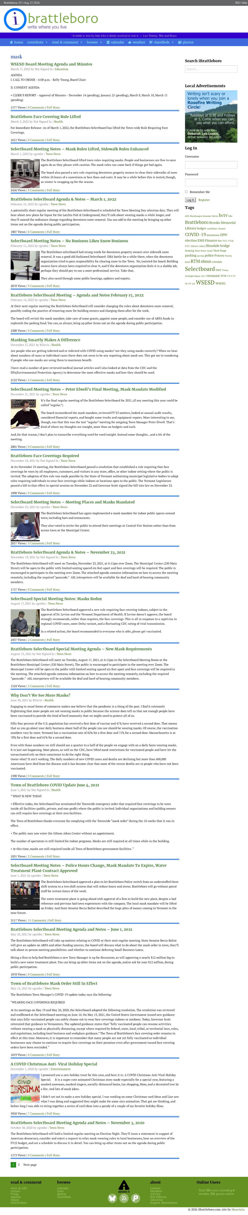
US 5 (203, 276)
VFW (223, 276)
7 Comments (36, 1113)
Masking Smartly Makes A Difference (45, 340)
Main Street (200, 250)
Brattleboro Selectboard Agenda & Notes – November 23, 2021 (68, 552)
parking (190, 255)
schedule (217, 262)
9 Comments (36, 286)
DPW (223, 235)
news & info (19, 1188)
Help (244, 2)
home (18, 42)
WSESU (220, 283)
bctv (223, 215)
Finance (211, 240)
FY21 (225, 241)
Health (58, 121)
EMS (201, 240)
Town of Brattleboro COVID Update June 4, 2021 (55, 785)
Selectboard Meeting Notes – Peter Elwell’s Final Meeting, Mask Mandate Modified (88, 389)
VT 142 (191, 283)
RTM (195, 261)
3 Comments (36, 543)
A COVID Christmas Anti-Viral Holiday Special (54, 1064)
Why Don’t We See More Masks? (40, 695)
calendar (117, 42)
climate (222, 228)
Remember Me (199, 192)
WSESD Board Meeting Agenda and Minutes (51, 64)
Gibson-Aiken (198, 246)
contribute (35, 42)
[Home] (52, 19)
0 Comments (36, 107)
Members (156, 1191)
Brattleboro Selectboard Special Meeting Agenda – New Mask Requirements (81, 649)
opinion (16, 1196)
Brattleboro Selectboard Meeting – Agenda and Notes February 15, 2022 (77, 295)
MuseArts (238, 1209)
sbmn (206, 261)
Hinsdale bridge (218, 245)
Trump (225, 270)
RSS (237, 2)
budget (201, 228)
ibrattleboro (19, 1202)
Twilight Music (193, 276)
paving (200, 255)
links (60, 1191)
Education (61, 69)
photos (188, 42)
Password (191, 174)
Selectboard (200, 268)
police (209, 255)
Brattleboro (196, 222)
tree (218, 270)
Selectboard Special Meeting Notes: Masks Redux (56, 598)
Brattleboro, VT (13, 2)
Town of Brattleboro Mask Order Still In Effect (54, 983)
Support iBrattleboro (163, 1202)
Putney (219, 255)
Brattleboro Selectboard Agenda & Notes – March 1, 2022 (63, 199)
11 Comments (37, 920)
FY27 (187, 246)
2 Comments (36, 640)
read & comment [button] (65, 42)
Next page (30, 1165)
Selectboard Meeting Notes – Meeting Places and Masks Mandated (73, 502)
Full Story (53, 107)
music (210, 250)
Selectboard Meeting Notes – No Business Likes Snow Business (69, 241)
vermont (213, 275)
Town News (53, 154)
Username (192, 156)
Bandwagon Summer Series (204, 216)
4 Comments (36, 380)
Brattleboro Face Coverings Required (45, 455)
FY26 (230, 240)
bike (230, 216)
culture (15, 1191)
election (191, 240)
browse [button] (92, 42)
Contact (155, 1188)
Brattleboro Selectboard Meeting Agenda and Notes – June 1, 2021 (71, 929)
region (15, 1199)
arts (187, 216)
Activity (155, 1194)
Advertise (156, 1199)
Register (204, 200)
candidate (212, 228)
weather (139, 42)
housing (189, 250)
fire (220, 240)
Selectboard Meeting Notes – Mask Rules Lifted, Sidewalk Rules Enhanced (80, 149)
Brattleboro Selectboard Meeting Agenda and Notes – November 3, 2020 (78, 1122)
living (14, 1194)
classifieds (162, 42)
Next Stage (220, 250)
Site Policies (158, 1196)
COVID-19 (195, 234)
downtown (213, 235)
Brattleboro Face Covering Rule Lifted (46, 116)
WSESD (205, 282)
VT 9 (229, 276)
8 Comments (36, 190)
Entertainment (61, 1069)
